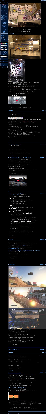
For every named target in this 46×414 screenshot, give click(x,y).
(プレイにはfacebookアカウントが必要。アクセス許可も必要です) (17, 387)
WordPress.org (2, 65)
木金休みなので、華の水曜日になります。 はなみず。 (15, 144)
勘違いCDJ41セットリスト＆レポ (4, 17)
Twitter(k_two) (4, 51)
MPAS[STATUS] (4, 25)
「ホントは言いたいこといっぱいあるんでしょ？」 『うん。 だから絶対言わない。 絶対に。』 (20, 157)
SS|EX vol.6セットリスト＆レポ (4, 16)
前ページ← (9, 413)
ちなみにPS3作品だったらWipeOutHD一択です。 (14, 248)
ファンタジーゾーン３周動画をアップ (4, 5)
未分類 (4, 32)
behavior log (4, 23)
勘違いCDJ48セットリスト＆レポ (4, 15)
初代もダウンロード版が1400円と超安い (22, 245)
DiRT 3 (9, 329)
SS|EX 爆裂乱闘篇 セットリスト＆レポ (4, 18)
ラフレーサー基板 (4, 7)
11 (14, 413)
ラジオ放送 (4, 30)
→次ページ (17, 413)
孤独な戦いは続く (11, 239)
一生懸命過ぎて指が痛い (12, 264)
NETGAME (4, 26)
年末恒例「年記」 (3, 35)
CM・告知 (12, 141)
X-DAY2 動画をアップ (4, 6)
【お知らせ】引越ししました (4, 39)
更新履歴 (4, 31)
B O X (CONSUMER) (4, 22)
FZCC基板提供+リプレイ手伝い (4, 4)
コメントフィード (3, 64)
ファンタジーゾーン (4, 29)
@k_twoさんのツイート (3, 61)
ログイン (2, 63)
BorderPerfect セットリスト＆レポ (4, 19)
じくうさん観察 (4, 27)
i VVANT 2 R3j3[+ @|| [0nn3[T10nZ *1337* (14, 349)
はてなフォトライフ (4, 53)
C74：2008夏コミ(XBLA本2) (4, 13)
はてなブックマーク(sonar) (4, 52)
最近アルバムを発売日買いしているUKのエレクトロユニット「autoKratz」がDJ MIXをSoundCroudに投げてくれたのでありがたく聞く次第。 (24, 250)
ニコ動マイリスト (4, 54)
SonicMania (9, 251)
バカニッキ (12, 110)
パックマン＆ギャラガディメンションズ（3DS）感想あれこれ (16, 193)
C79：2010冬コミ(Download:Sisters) (4, 10)
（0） (45, 110)
